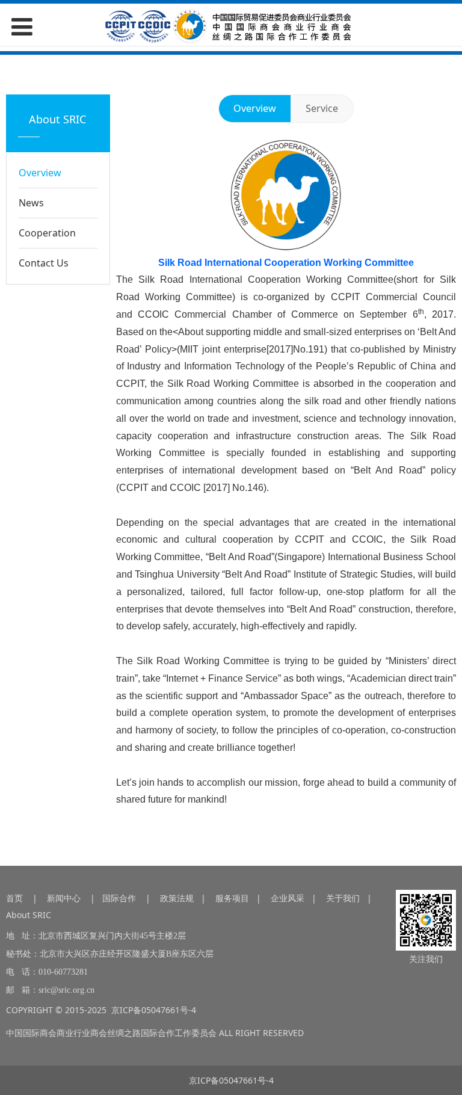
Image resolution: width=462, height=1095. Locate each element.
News (31, 202)
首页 (14, 898)
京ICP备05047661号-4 (153, 1010)
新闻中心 (64, 898)
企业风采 (287, 898)
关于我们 (343, 898)
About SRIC (28, 915)
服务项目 (232, 898)
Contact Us (44, 263)
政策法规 (177, 898)
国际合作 (119, 898)
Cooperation (47, 232)
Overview (40, 172)
